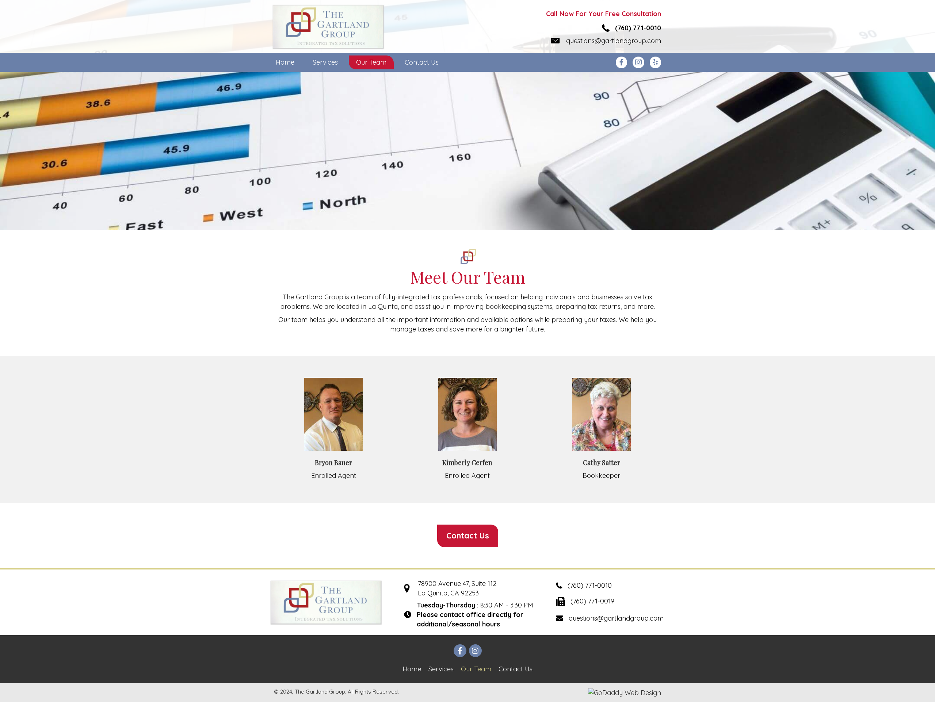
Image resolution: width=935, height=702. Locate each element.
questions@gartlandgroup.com (613, 41)
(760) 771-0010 (638, 28)
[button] (467, 536)
